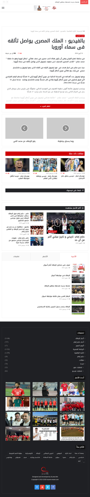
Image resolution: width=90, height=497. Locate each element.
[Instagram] (37, 487)
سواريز (57, 457)
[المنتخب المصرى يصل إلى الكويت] (18, 419)
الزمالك (38, 453)
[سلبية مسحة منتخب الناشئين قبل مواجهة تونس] (18, 434)
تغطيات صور (77, 367)
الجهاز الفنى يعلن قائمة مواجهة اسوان (56, 296)
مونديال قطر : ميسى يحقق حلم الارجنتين (73, 177)
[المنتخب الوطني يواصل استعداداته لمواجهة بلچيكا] (72, 419)
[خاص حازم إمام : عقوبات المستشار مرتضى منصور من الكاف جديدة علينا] (36, 241)
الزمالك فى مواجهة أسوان (60, 275)
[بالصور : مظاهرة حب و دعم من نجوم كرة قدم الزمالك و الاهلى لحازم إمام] (36, 230)
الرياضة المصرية (78, 349)
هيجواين (17, 457)
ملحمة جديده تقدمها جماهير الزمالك (67, 2)
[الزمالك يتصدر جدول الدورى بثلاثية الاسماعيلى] (78, 310)
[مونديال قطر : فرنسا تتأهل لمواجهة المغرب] (17, 165)
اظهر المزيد (45, 106)
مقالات (81, 360)
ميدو (25, 457)
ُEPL (79, 461)
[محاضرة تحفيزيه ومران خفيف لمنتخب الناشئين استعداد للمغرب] (45, 419)
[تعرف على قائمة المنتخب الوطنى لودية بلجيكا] (45, 434)
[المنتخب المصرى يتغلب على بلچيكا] (72, 389)
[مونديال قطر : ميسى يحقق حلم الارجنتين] (73, 165)
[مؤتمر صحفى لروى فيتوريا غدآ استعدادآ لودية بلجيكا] (45, 389)
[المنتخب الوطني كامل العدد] (18, 389)
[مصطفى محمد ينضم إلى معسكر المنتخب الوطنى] (18, 404)
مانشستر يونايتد (35, 457)
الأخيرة (73, 256)
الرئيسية (80, 31)
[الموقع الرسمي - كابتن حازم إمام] (45, 8)
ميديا (82, 364)
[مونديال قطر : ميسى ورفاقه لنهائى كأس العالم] (45, 165)
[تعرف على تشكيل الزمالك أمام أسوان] (78, 268)
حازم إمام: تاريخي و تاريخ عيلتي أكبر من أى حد (66, 238)
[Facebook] (53, 487)
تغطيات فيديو (77, 371)
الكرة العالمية (71, 31)
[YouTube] (42, 487)
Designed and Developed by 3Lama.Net (45, 477)
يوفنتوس (9, 457)
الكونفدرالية (29, 453)
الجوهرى (59, 453)
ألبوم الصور (80, 345)
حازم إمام (80, 356)
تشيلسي (81, 457)
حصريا (64, 457)
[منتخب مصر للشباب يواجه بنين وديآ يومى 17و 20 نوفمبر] (72, 434)
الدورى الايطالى (48, 453)
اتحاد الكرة (68, 453)
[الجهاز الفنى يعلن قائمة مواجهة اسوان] (78, 299)
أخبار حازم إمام (79, 342)
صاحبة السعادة (47, 457)
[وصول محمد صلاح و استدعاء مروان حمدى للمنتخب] (45, 404)
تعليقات (16, 256)
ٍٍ (84, 461)
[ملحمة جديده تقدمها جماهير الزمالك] (78, 289)
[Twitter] (47, 487)
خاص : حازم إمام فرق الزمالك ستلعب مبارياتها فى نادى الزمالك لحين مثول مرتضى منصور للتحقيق (18, 217)
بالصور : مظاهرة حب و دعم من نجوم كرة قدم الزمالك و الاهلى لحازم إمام (17, 229)
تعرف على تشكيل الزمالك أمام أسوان (56, 265)
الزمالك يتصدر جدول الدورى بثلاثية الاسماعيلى (53, 306)
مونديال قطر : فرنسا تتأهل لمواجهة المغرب (19, 177)
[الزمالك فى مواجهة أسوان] (78, 278)
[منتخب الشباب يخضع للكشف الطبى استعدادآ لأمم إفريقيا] (72, 404)
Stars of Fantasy (79, 453)
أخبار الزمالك (79, 338)
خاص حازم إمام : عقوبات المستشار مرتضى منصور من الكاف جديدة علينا (19, 240)
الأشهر (45, 256)
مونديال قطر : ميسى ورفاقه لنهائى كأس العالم (46, 177)
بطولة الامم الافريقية (15, 453)
